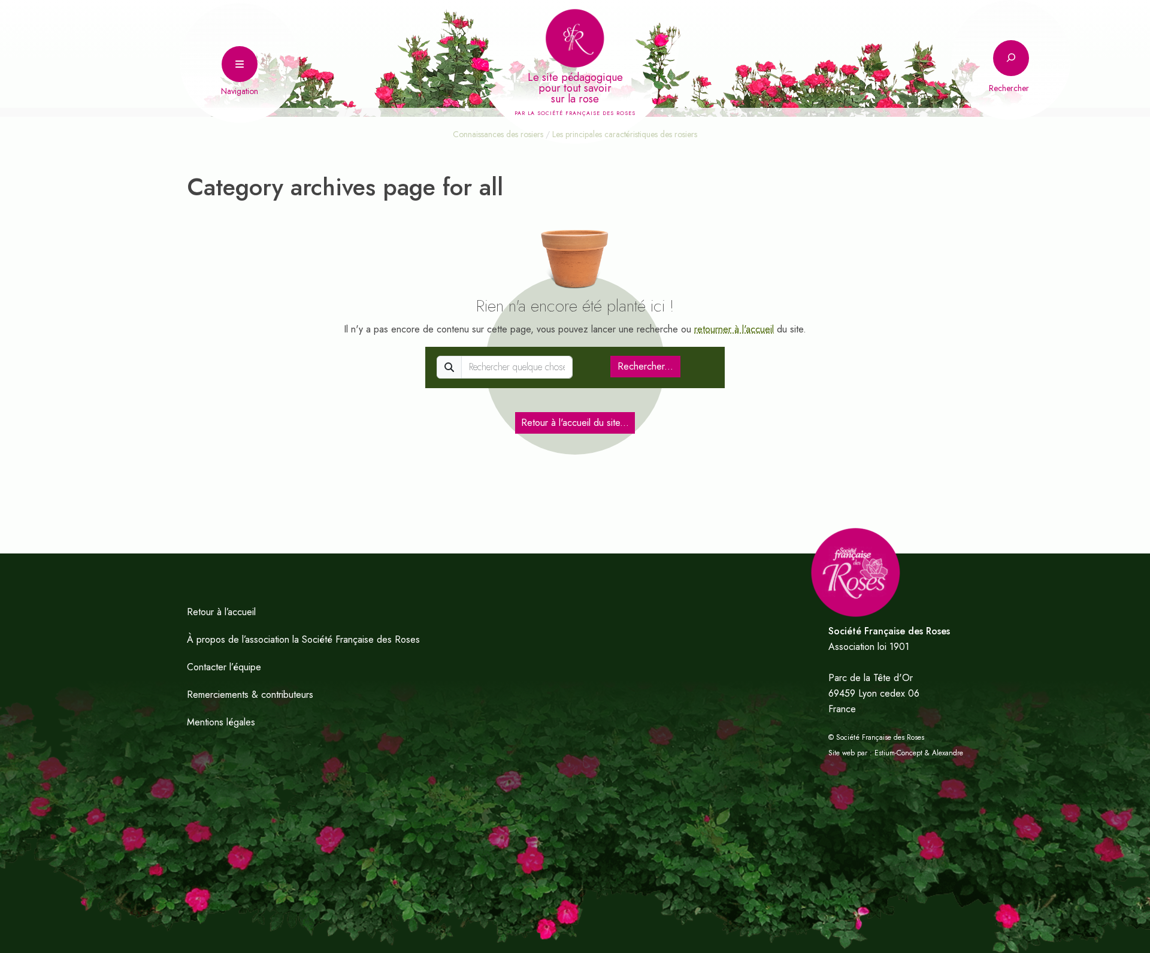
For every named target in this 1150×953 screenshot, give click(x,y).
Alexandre (947, 753)
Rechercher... (645, 366)
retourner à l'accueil (734, 329)
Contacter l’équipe (224, 667)
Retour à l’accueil (221, 612)
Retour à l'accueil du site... (575, 422)
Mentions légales (221, 722)
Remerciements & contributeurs (250, 694)
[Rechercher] (1011, 58)
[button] (239, 63)
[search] (517, 367)
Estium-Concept (898, 753)
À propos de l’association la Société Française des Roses (303, 639)
